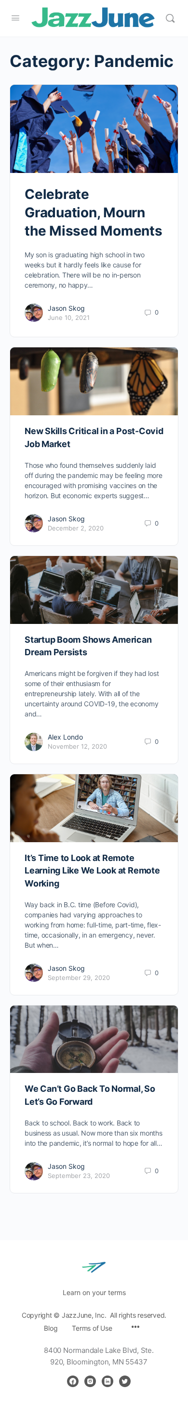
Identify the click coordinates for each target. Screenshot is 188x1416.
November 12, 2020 (77, 746)
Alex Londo (65, 737)
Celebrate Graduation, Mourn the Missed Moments (93, 212)
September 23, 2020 (79, 1175)
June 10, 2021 (69, 317)
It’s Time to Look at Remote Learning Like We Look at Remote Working (92, 870)
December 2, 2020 (76, 528)
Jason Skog (66, 308)
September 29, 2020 (79, 977)
